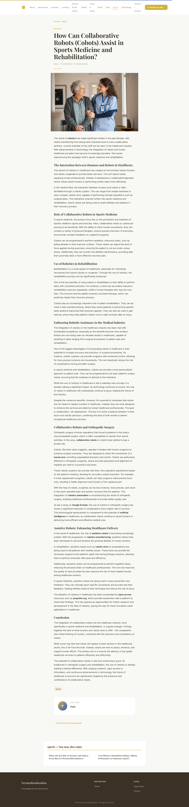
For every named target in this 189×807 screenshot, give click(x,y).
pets (108, 7)
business (55, 7)
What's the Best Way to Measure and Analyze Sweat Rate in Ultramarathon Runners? (68, 757)
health (84, 7)
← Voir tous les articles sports (68, 723)
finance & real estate (75, 7)
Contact (137, 791)
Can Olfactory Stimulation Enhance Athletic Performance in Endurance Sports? (117, 757)
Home (32, 7)
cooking (65, 7)
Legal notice (139, 786)
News (100, 7)
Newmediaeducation (34, 783)
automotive (43, 7)
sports (115, 7)
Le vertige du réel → (156, 7)
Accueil (57, 21)
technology (126, 7)
